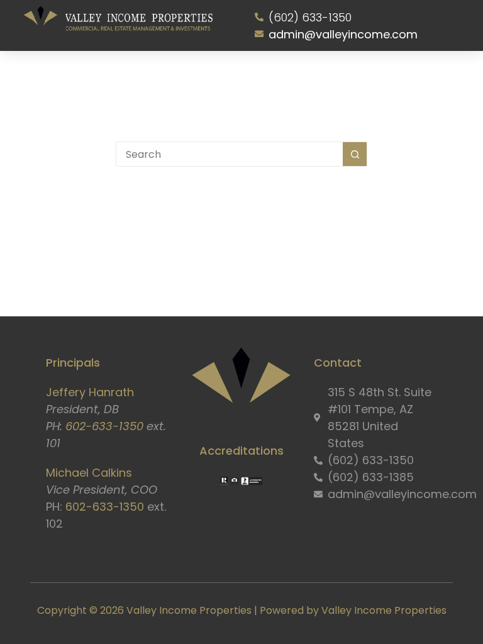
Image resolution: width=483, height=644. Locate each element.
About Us (92, 77)
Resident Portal (344, 77)
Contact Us (405, 77)
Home (55, 77)
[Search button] (355, 154)
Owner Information (268, 77)
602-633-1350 (104, 426)
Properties (201, 77)
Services (145, 77)
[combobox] (229, 154)
